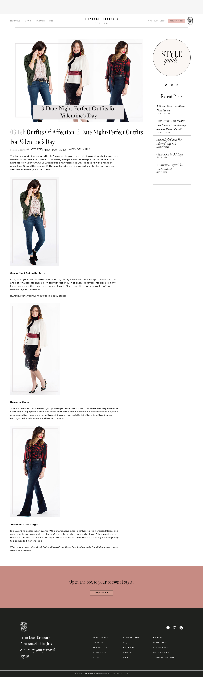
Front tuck (88, 282)
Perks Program (161, 643)
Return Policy (161, 648)
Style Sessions (131, 638)
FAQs (51, 21)
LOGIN (96, 658)
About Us (28, 21)
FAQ (125, 643)
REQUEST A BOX (176, 21)
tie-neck (78, 534)
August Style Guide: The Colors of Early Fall (169, 142)
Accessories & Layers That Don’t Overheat (169, 167)
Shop (125, 658)
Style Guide (99, 653)
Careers (157, 638)
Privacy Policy (161, 653)
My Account (153, 21)
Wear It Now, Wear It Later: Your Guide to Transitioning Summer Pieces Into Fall (171, 125)
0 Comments (74, 149)
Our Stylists (40, 21)
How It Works (15, 21)
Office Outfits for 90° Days (169, 154)
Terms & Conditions (163, 658)
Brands (127, 653)
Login (162, 21)
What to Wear (34, 149)
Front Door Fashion (56, 150)
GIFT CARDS (129, 648)
